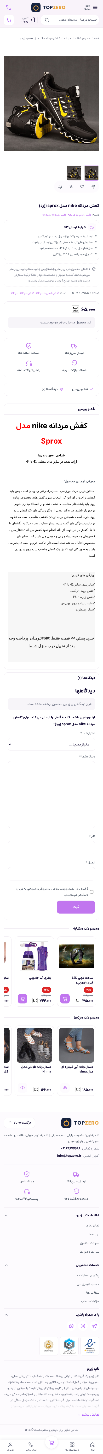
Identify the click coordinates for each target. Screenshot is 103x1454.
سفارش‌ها (92, 1293)
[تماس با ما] (8, 7)
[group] (51, 972)
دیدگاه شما (87, 756)
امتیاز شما (87, 733)
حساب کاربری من (88, 1284)
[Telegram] (94, 1326)
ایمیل (90, 862)
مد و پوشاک (82, 38)
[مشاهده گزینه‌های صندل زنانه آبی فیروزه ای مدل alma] (65, 1088)
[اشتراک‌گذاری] (93, 186)
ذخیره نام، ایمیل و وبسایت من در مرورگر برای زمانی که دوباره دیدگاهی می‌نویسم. (52, 891)
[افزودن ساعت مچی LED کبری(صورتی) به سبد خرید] (65, 998)
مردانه (67, 38)
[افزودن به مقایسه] (71, 186)
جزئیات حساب (90, 1301)
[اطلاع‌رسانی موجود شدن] (60, 186)
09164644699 (70, 1149)
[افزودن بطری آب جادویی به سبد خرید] (22, 998)
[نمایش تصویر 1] (91, 173)
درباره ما (94, 1234)
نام (92, 836)
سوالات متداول (89, 1243)
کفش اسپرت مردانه (79, 214)
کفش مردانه (58, 214)
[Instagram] (83, 1326)
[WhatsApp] (71, 1326)
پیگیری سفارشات (88, 1275)
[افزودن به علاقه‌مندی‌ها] (82, 186)
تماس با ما (92, 1225)
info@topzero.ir (69, 1156)
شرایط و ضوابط (89, 1252)
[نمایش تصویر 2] (74, 173)
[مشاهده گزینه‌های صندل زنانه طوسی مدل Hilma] (22, 1088)
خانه (96, 38)
